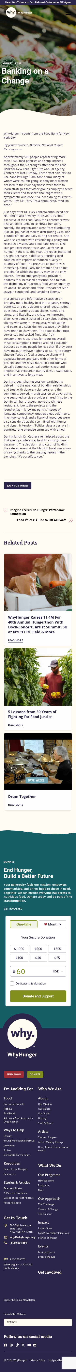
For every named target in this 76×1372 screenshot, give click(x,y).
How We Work (46, 1180)
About (43, 1098)
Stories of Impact (47, 1137)
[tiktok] (18, 1345)
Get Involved (13, 908)
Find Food (14, 1074)
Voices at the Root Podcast (18, 1197)
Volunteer (9, 1145)
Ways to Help (14, 1130)
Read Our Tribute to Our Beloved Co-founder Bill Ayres (38, 2)
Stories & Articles (17, 1182)
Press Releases (12, 1202)
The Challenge (46, 1204)
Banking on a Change (25, 76)
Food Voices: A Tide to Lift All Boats (41, 520)
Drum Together (22, 796)
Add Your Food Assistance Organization (18, 1120)
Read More (15, 640)
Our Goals (43, 1113)
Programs (43, 1185)
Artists (7, 1150)
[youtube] (30, 1345)
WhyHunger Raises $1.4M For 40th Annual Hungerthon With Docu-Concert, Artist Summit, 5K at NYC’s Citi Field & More (37, 624)
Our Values (44, 1108)
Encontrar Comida (14, 1104)
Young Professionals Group (19, 1140)
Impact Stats (45, 1228)
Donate (8, 1136)
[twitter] (24, 1345)
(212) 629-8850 (18, 1242)
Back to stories (18, 485)
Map (40, 1190)
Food (8, 1098)
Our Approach (49, 1198)
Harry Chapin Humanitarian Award (53, 1148)
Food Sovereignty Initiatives (53, 1233)
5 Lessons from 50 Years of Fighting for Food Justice (32, 714)
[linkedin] (36, 1345)
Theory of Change (48, 1209)
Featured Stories (13, 1188)
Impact (43, 1222)
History (42, 1118)
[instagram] (12, 1345)
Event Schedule (46, 1256)
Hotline (8, 1108)
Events (43, 1246)
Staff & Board (45, 1123)
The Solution (45, 1214)
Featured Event (46, 1252)
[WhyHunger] (19, 12)
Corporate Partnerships (17, 1155)
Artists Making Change (51, 1142)
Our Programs (49, 1175)
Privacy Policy (37, 1360)
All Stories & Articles (15, 1193)
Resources (12, 1163)
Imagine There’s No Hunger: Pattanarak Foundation (37, 512)
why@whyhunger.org (22, 1237)
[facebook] (6, 1345)
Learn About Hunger (15, 1169)
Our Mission (45, 1104)
